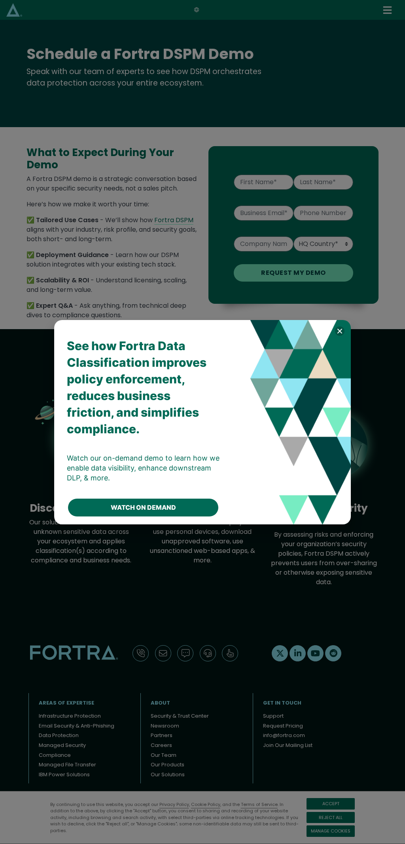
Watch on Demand (143, 507)
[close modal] (339, 331)
